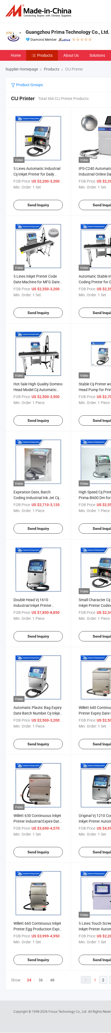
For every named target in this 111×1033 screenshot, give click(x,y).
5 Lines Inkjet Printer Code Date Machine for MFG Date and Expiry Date (36, 282)
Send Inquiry (38, 205)
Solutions (97, 55)
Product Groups (29, 84)
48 (52, 979)
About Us (71, 55)
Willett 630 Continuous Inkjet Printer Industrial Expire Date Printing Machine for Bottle (37, 821)
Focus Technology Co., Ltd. (68, 1011)
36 (41, 979)
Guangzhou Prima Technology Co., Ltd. (67, 32)
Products (45, 55)
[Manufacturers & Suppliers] (39, 10)
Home (16, 55)
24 (29, 980)
